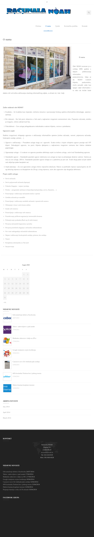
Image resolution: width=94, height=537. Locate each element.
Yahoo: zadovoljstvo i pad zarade (24, 326)
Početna (38, 26)
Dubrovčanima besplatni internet (23, 385)
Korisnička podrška (70, 26)
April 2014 (6, 412)
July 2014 (6, 407)
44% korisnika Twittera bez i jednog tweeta (27, 373)
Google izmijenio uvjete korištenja (24, 350)
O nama (48, 26)
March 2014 (7, 418)
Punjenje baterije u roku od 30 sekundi (16, 489)
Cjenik (57, 26)
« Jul (4, 302)
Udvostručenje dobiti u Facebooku (24, 315)
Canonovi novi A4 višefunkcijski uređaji (26, 362)
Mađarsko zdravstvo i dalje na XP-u (24, 338)
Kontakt (84, 26)
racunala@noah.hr (47, 452)
